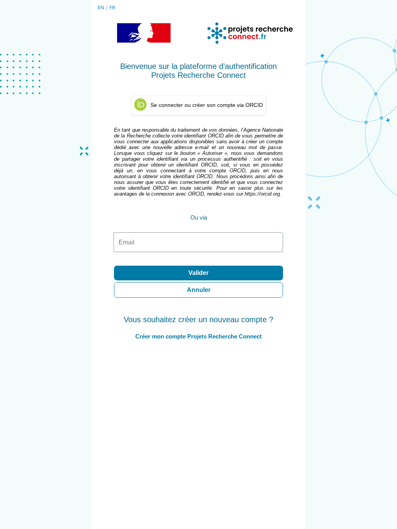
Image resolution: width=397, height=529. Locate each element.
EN (101, 7)
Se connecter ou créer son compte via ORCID (206, 105)
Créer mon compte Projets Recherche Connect (198, 336)
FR (112, 7)
